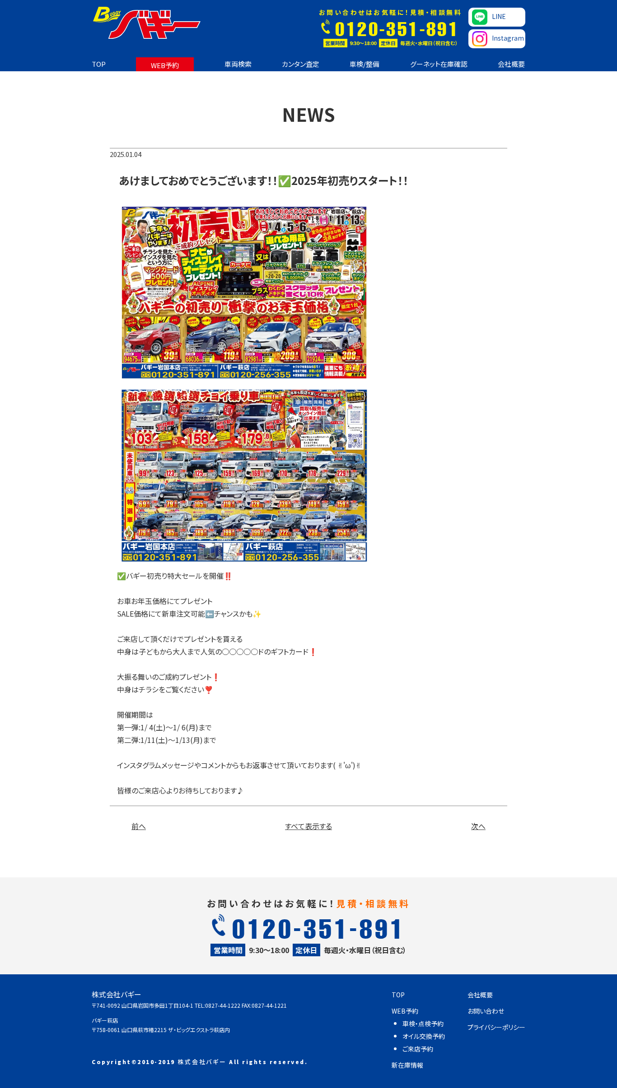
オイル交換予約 (423, 1036)
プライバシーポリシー (496, 1027)
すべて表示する (308, 826)
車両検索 (238, 64)
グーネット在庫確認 (438, 64)
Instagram (508, 37)
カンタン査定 (300, 64)
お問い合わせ (485, 1010)
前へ (138, 826)
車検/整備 (364, 64)
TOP (99, 64)
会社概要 (511, 64)
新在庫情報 (407, 1065)
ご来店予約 (417, 1048)
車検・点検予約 (423, 1023)
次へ (478, 826)
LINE (499, 16)
